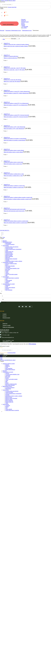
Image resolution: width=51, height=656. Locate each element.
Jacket (12, 7)
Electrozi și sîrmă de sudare (11, 263)
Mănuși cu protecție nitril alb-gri (10, 58)
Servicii (22, 23)
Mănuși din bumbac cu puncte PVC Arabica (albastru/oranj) (16, 93)
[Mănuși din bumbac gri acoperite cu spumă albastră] (27, 138)
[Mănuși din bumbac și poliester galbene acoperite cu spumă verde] (27, 197)
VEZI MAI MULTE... (4, 230)
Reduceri (23, 24)
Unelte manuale (8, 280)
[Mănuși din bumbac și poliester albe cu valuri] (27, 174)
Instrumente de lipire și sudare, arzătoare (13, 261)
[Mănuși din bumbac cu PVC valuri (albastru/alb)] (27, 126)
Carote (6, 271)
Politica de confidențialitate (8, 327)
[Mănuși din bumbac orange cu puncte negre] (27, 162)
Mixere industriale (9, 256)
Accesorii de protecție (9, 244)
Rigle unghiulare (8, 289)
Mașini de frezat (8, 252)
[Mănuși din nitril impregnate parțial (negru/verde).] (27, 209)
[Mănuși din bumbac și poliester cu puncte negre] (27, 185)
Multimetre (7, 285)
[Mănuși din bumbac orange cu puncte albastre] (27, 150)
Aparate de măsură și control (9, 283)
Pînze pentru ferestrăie (10, 265)
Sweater (9, 7)
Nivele (6, 286)
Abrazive (7, 273)
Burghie (7, 270)
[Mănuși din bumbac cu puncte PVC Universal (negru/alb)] (27, 115)
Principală (23, 19)
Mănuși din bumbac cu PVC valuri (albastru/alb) (14, 128)
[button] (7, 43)
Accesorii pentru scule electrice (11, 246)
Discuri (6, 264)
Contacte (23, 25)
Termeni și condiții (6, 325)
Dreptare (7, 288)
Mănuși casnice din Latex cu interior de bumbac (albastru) (16, 46)
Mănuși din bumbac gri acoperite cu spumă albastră (14, 140)
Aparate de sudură (9, 254)
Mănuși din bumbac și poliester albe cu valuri (13, 175)
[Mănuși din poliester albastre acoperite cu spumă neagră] (27, 221)
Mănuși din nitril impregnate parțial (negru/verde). (14, 210)
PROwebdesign (32, 344)
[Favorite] (9, 43)
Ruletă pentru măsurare (10, 287)
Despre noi (23, 20)
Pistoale (7, 282)
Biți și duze (7, 269)
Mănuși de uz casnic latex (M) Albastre (12, 81)
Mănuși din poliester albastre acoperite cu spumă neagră (15, 222)
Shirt (15, 7)
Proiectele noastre (25, 21)
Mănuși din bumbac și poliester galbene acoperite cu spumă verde (17, 199)
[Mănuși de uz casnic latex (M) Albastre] (27, 79)
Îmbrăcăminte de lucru (27, 30)
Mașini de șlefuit (8, 255)
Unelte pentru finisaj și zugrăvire (12, 277)
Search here (2, 1)
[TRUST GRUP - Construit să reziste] (7, 0)
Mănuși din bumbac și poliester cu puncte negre (14, 187)
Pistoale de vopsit (9, 248)
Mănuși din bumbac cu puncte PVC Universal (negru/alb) (16, 116)
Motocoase (7, 257)
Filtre (4, 39)
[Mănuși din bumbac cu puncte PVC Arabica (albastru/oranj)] (27, 91)
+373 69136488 (24, 26)
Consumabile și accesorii (8, 262)
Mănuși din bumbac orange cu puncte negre (13, 163)
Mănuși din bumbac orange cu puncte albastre (13, 152)
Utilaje (6, 250)
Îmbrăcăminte (8, 243)
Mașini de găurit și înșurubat (11, 258)
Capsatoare (7, 281)
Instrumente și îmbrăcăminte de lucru (13, 30)
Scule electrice (6, 245)
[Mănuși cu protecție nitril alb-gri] (27, 56)
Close (3, 237)
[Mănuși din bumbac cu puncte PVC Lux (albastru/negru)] (27, 103)
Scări (6, 279)
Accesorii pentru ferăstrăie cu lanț (12, 268)
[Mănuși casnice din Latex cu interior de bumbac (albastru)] (27, 44)
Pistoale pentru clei (9, 251)
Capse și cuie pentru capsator (11, 274)
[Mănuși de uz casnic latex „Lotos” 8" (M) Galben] (27, 68)
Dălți (6, 275)
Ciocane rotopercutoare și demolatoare (13, 249)
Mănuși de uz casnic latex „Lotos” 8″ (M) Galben (14, 69)
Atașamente (7, 267)
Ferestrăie (7, 260)
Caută (2, 8)
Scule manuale (6, 276)
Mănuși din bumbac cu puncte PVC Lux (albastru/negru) (16, 105)
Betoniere (5, 240)
